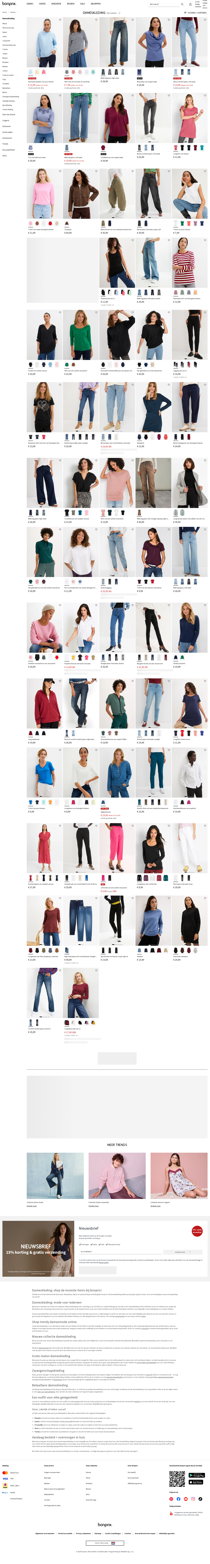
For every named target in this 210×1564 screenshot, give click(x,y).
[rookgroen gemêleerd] (182, 513)
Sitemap (98, 1533)
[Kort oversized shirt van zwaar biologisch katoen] (81, 552)
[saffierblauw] (202, 733)
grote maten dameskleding (146, 1362)
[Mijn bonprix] (190, 4)
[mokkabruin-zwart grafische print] (116, 733)
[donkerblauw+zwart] (175, 365)
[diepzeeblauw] (146, 365)
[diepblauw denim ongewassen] (93, 437)
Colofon (128, 1533)
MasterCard (14, 1473)
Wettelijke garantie (167, 1533)
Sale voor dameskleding (46, 1392)
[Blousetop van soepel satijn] (153, 42)
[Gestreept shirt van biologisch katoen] (190, 263)
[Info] (119, 13)
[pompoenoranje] (50, 802)
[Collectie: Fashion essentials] (117, 1176)
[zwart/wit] (109, 292)
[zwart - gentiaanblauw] (116, 950)
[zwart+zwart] (195, 365)
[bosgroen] (30, 582)
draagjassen (57, 1379)
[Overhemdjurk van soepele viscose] (44, 848)
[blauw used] (30, 1023)
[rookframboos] (175, 148)
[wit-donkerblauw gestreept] (66, 72)
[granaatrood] (43, 437)
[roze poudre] (56, 365)
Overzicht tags (91, 1500)
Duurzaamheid (133, 1478)
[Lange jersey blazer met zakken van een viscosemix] (190, 483)
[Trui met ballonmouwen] (44, 118)
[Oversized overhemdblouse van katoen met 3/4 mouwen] (117, 335)
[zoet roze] (116, 365)
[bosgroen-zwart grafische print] (103, 733)
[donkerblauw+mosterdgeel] (93, 1023)
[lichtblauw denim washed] (103, 437)
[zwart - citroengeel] (103, 950)
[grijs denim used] (139, 223)
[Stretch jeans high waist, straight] (81, 407)
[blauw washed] (103, 582)
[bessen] (103, 148)
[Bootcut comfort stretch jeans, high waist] (81, 703)
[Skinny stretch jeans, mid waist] (190, 42)
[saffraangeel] (73, 657)
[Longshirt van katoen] (190, 118)
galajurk (137, 1401)
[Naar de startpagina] (14, 4)
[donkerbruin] (182, 950)
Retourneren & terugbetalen (54, 1489)
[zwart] (182, 148)
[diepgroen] (66, 365)
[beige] (37, 878)
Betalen (47, 1483)
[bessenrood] (73, 802)
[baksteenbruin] (37, 223)
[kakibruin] (93, 657)
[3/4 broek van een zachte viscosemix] (117, 848)
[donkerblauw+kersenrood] (188, 365)
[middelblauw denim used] (195, 582)
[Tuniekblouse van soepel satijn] (117, 118)
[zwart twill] (80, 437)
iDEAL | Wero (14, 1486)
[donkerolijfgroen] (146, 802)
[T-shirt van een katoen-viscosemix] (153, 552)
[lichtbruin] (56, 223)
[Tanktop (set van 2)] (117, 263)
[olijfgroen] (103, 223)
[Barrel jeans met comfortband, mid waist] (117, 407)
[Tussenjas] (81, 194)
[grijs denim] (109, 72)
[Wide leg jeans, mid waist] (81, 118)
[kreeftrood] (188, 223)
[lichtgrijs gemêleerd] (175, 513)
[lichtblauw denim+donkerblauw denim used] (66, 950)
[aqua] (43, 802)
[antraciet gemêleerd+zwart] (182, 365)
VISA (11, 1478)
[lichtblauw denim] (139, 292)
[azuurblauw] (30, 802)
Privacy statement (83, 1533)
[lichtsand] (152, 365)
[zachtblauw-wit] (86, 72)
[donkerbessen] (188, 950)
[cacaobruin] (43, 582)
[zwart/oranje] (109, 950)
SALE (87, 1494)
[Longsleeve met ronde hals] (153, 848)
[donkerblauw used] (152, 148)
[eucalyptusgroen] (43, 657)
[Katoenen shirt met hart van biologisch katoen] (44, 407)
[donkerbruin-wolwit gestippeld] (66, 223)
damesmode (43, 1348)
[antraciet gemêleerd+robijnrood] (66, 1023)
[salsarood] (152, 582)
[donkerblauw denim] (37, 513)
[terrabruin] (139, 513)
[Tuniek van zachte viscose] (44, 335)
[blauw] (139, 72)
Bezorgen (47, 1478)
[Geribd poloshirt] (190, 628)
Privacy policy (104, 1262)
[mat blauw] (30, 148)
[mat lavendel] (195, 223)
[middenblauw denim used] (66, 148)
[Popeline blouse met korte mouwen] (81, 628)
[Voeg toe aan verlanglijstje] (60, 19)
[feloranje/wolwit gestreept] (195, 292)
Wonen (88, 1489)
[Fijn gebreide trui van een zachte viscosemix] (44, 552)
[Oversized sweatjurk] (190, 921)
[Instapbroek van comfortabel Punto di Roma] (81, 848)
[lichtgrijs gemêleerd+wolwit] (73, 1023)
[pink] (43, 72)
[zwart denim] (86, 437)
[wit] (175, 223)
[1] (41, 217)
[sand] (165, 802)
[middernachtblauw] (202, 223)
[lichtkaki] (165, 950)
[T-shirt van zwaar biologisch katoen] (44, 194)
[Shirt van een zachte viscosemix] (81, 335)
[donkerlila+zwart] (86, 1023)
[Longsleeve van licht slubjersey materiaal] (44, 921)
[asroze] (37, 582)
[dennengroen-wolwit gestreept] (182, 292)
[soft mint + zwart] (129, 292)
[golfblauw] (80, 582)
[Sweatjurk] (153, 407)
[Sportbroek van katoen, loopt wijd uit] (117, 921)
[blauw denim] (146, 292)
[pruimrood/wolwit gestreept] (175, 292)
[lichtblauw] (30, 72)
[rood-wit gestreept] (73, 72)
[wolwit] (43, 223)
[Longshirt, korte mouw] (190, 703)
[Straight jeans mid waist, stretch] (117, 628)
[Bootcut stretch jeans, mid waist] (153, 118)
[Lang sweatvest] (44, 703)
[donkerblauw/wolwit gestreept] (188, 292)
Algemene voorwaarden (44, 1533)
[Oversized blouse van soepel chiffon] (117, 703)
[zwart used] (139, 148)
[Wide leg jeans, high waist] (117, 42)
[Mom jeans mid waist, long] (190, 848)
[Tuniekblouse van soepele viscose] (81, 483)
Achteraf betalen (16, 1499)
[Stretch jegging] (117, 552)
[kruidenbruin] (56, 950)
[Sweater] (153, 921)
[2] (43, 217)
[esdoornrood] (195, 148)
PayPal (12, 1492)
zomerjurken (120, 1316)
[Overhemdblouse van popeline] (190, 772)
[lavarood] (50, 223)
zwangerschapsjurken (165, 1377)
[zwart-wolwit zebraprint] (73, 513)
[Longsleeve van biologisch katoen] (81, 772)
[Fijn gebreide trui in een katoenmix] (153, 335)
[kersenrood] (30, 878)
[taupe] (146, 657)
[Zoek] (182, 4)
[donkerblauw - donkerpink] (122, 292)
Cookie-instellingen (113, 1533)
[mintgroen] (182, 223)
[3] (46, 217)
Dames (88, 1472)
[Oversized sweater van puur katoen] (44, 42)
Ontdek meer (32, 1206)
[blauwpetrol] (80, 513)
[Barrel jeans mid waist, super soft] (153, 194)
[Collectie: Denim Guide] (55, 1176)
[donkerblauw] (188, 148)
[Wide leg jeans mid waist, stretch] (153, 263)
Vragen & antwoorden (52, 1472)
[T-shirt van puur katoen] (190, 194)
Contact (47, 1500)
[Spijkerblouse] (117, 772)
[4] (48, 217)
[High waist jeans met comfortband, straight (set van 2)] (81, 921)
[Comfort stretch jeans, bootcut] (44, 993)
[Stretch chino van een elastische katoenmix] (153, 772)
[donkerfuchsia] (188, 802)
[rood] (159, 878)
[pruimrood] (188, 437)
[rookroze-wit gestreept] (80, 72)
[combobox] (164, 4)
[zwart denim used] (116, 72)
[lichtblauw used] (139, 733)
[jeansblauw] (139, 950)
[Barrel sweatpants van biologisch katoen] (190, 407)
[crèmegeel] (37, 72)
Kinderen (89, 1483)
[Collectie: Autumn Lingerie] (179, 1176)
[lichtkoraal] (195, 733)
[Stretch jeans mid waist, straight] (153, 703)
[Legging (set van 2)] (190, 335)
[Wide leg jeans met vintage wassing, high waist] (153, 483)
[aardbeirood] (56, 657)
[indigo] (50, 950)
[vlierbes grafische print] (109, 733)
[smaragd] (202, 148)
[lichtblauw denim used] (122, 72)
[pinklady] (86, 657)
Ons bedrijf (132, 1472)
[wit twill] (159, 733)
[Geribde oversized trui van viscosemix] (44, 628)
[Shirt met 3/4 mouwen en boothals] (81, 42)
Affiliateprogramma (135, 1483)
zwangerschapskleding (114, 1377)
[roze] (30, 223)
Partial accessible (65, 1533)
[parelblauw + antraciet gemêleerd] (116, 292)
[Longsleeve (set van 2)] (81, 993)
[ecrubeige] (116, 437)
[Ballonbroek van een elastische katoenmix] (117, 194)
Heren (88, 1478)
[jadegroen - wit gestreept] (93, 72)
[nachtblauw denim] (152, 292)
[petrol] (165, 878)
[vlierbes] (146, 878)
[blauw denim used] (103, 72)
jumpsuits (145, 1328)
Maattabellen (49, 1494)
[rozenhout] (103, 513)
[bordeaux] (139, 582)
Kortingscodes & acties (52, 1505)
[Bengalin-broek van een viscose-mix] (153, 628)
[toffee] (73, 365)
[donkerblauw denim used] (182, 72)
